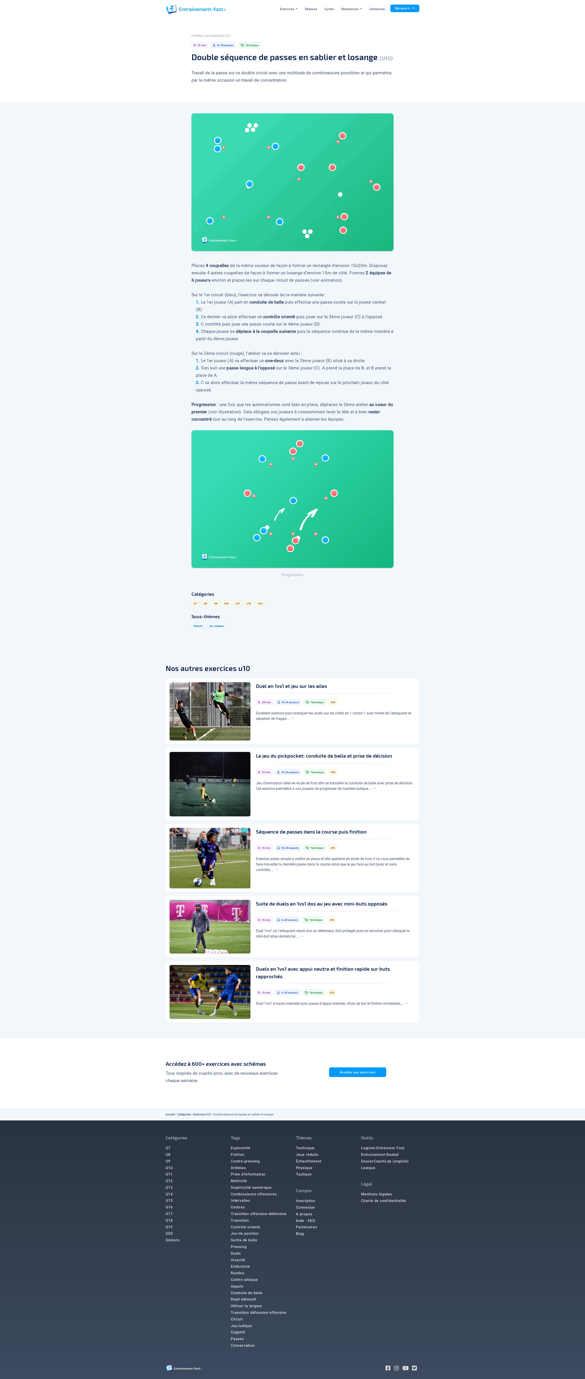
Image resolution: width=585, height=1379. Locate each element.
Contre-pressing (245, 1161)
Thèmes (304, 1137)
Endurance (240, 1266)
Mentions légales (376, 1194)
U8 (168, 1154)
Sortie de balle (244, 1240)
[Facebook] (390, 1369)
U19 (169, 1227)
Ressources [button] (350, 9)
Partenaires (306, 1227)
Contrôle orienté (245, 1227)
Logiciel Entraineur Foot (382, 1148)
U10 (169, 1168)
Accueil (170, 1114)
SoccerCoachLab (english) (385, 1161)
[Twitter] (415, 1369)
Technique (305, 1148)
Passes (237, 1339)
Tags (235, 1137)
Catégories (184, 1114)
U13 (169, 1187)
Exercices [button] (287, 9)
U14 (169, 1194)
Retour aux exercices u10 (212, 35)
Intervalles (240, 1200)
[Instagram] (398, 1369)
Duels (236, 1253)
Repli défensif (243, 1299)
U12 (169, 1181)
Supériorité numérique (251, 1187)
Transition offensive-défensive (259, 1214)
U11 (169, 1174)
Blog (300, 1234)
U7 (168, 1148)
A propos (304, 1214)
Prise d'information (248, 1174)
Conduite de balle (247, 1293)
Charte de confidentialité (383, 1201)
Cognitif (238, 1332)
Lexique (368, 1168)
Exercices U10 (201, 1114)
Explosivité (240, 1148)
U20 (169, 1233)
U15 (169, 1200)
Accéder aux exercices (357, 1072)
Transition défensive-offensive (259, 1312)
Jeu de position (245, 1233)
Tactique (303, 1174)
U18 (169, 1220)
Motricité (239, 1181)
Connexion (377, 9)
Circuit (237, 1319)
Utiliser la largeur (246, 1306)
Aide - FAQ (305, 1221)
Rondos (237, 1273)
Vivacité (238, 1260)
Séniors (173, 1240)
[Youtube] (407, 1369)
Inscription (305, 1201)
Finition (237, 1154)
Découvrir (403, 8)
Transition (240, 1220)
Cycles (329, 9)
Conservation (243, 1345)
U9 (168, 1161)
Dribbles (238, 1168)
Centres (238, 1207)
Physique (304, 1168)
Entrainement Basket (380, 1154)
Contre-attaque (244, 1279)
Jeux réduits (307, 1154)
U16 (169, 1207)
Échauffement (309, 1161)
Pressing (239, 1247)
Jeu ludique (241, 1326)
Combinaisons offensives (254, 1194)
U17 (169, 1214)
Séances (311, 9)
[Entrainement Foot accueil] (196, 9)
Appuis (237, 1286)
